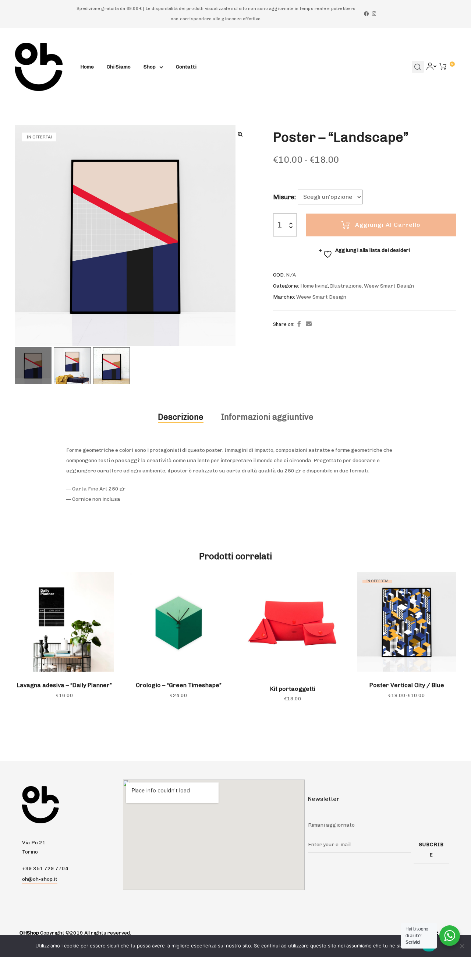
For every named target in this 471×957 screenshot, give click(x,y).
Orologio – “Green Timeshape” (179, 685)
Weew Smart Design (389, 286)
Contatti (186, 67)
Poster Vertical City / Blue (406, 685)
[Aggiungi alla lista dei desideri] (105, 581)
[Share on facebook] (299, 324)
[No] (461, 946)
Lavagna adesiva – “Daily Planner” (64, 685)
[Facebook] (366, 13)
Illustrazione (346, 286)
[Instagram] (374, 13)
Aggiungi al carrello (388, 224)
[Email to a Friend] (309, 324)
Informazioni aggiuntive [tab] (267, 417)
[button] (240, 134)
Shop (150, 67)
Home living (314, 286)
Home (87, 67)
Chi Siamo (119, 67)
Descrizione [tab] (180, 417)
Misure (283, 197)
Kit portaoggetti (292, 688)
